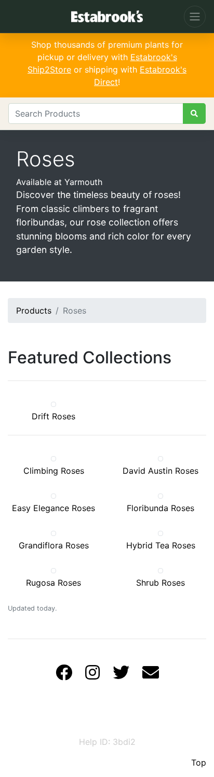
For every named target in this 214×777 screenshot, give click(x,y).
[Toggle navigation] (195, 16)
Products (33, 310)
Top (198, 762)
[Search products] (194, 113)
